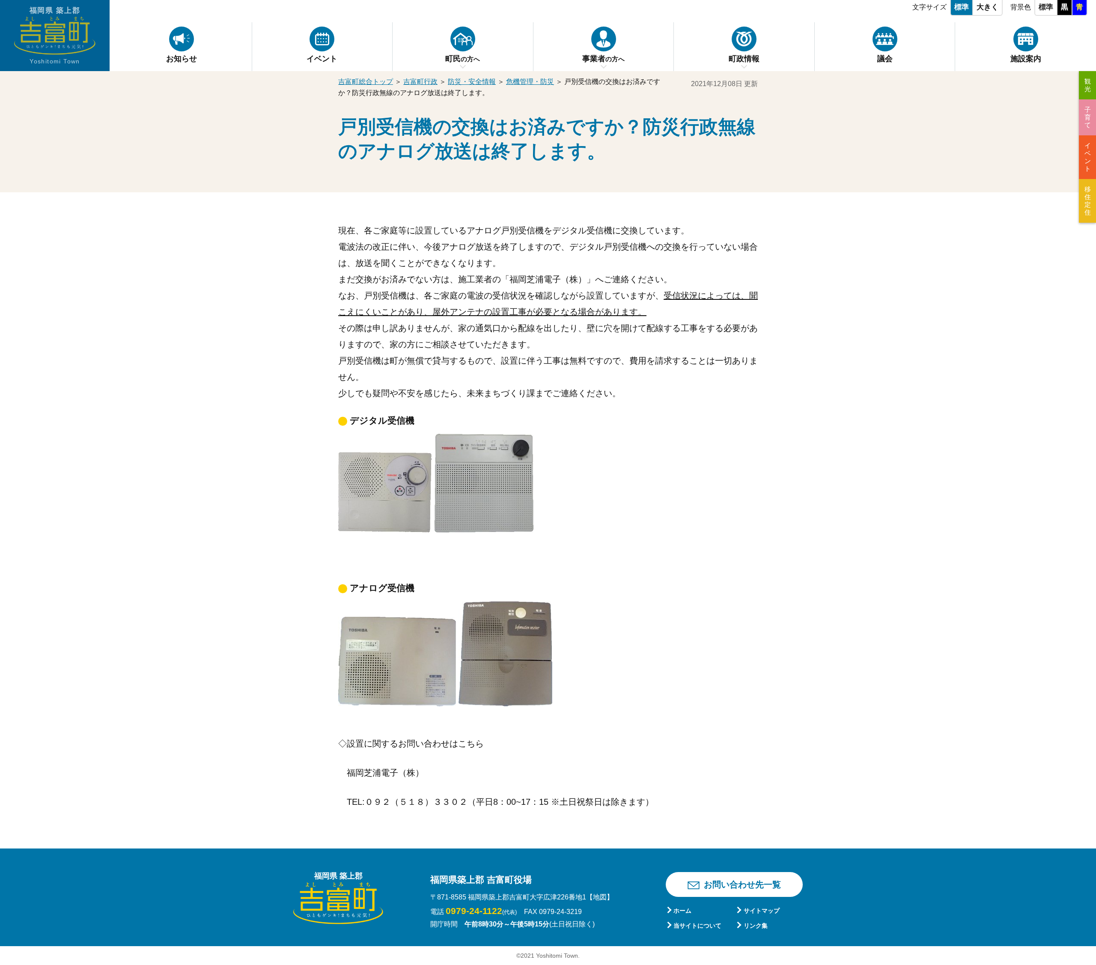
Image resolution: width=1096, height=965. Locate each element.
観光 (1087, 85)
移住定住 (1087, 200)
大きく (987, 7)
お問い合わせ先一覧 (742, 884)
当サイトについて (697, 925)
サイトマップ (761, 910)
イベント (1087, 157)
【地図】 (600, 897)
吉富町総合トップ (365, 81)
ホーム (682, 910)
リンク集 (755, 925)
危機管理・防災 (530, 81)
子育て (1087, 117)
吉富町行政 (420, 81)
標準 (961, 7)
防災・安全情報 (472, 81)
